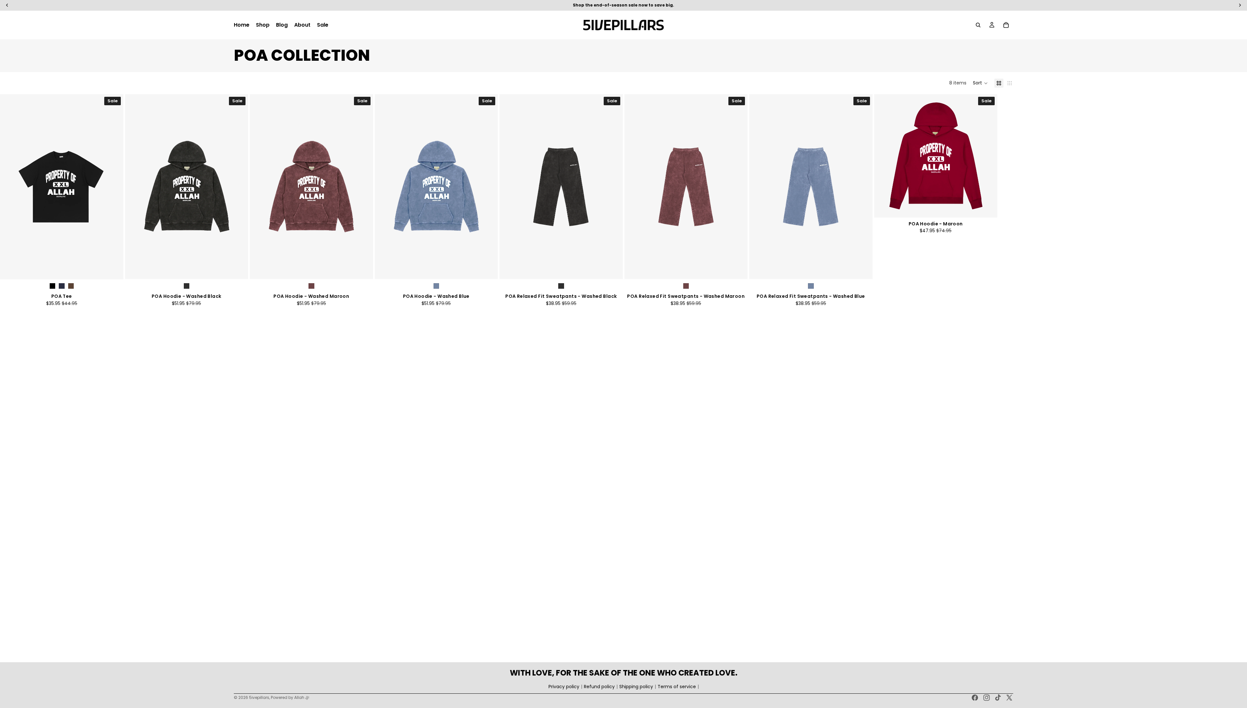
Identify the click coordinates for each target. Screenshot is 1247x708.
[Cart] (1006, 25)
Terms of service (677, 687)
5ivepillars (259, 697)
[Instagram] (986, 698)
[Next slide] (113, 187)
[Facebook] (975, 698)
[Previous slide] (9, 187)
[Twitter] (1009, 698)
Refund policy (599, 687)
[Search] (978, 25)
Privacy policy (563, 687)
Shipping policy (636, 687)
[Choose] (113, 269)
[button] (980, 83)
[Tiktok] (998, 698)
